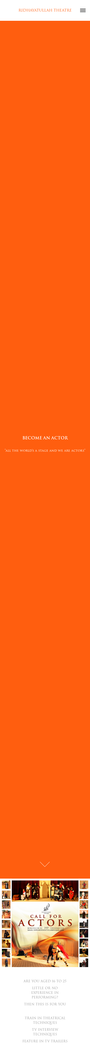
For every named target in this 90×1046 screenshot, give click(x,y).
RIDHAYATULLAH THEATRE (45, 10)
